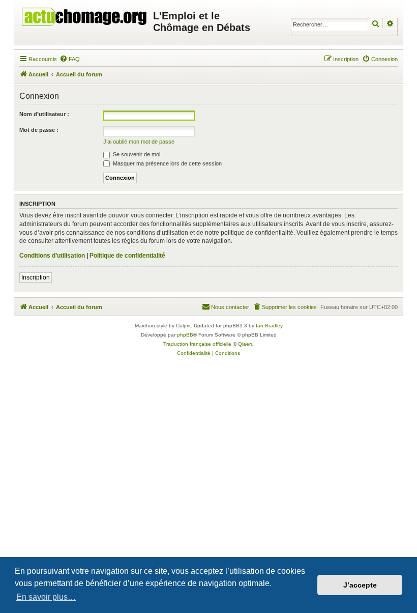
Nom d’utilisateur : (44, 114)
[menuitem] (69, 59)
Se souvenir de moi (135, 154)
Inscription (35, 277)
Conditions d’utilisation (52, 255)
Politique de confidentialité (127, 255)
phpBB (185, 335)
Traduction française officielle (197, 344)
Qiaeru (246, 344)
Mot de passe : (38, 130)
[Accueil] (85, 14)
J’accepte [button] (360, 585)
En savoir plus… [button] (46, 597)
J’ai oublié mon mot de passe (138, 141)
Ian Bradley (269, 325)
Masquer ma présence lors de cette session (166, 163)
